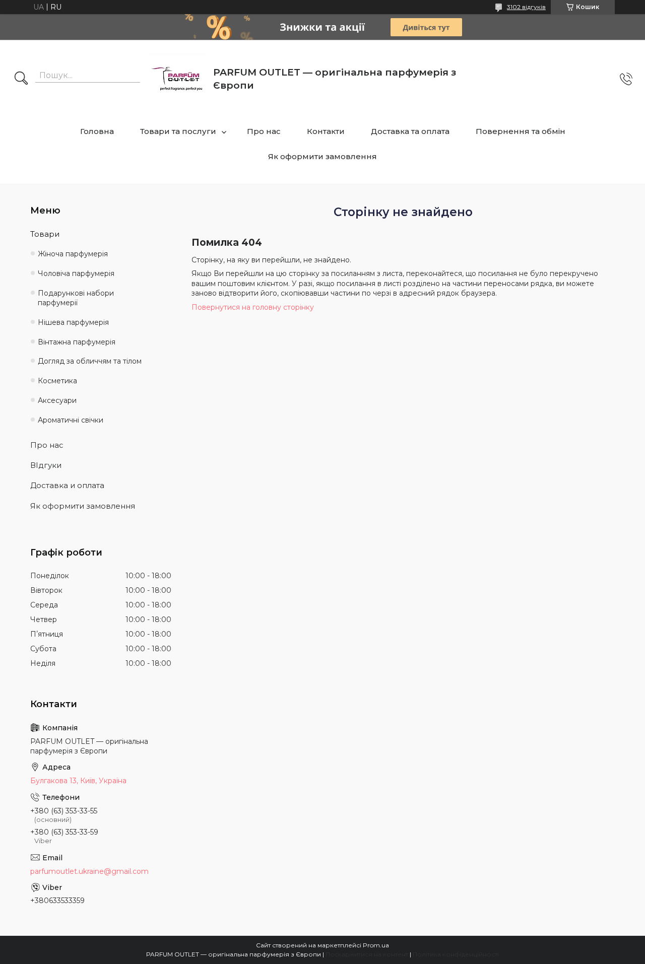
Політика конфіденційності (456, 954)
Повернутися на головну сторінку (252, 307)
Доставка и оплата (67, 485)
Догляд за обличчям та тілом (90, 361)
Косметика (57, 380)
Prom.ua (376, 945)
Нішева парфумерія (73, 322)
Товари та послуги (178, 131)
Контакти (326, 131)
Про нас (264, 131)
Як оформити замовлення (322, 156)
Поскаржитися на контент (367, 954)
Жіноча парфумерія (73, 253)
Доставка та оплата (410, 131)
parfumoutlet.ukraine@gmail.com (89, 871)
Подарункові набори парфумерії (76, 298)
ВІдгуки (45, 465)
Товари (44, 234)
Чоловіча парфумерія (76, 273)
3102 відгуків (526, 7)
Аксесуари (57, 400)
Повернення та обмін (520, 131)
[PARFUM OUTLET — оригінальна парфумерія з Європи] (178, 79)
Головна (97, 131)
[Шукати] (21, 79)
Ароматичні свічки (70, 420)
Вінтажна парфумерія (76, 342)
